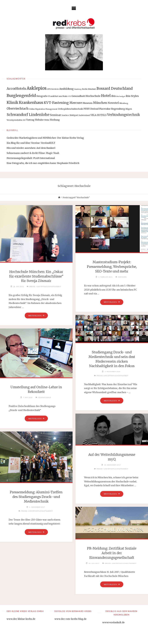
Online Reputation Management (43, 109)
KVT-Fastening (56, 103)
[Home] (59, 197)
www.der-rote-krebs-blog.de (70, 619)
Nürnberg (123, 103)
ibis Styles (132, 96)
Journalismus (44, 397)
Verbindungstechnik (123, 115)
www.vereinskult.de (113, 622)
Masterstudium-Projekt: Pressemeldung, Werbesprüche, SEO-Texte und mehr (112, 266)
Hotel (106, 95)
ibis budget (120, 96)
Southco (65, 115)
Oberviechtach (17, 109)
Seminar (55, 115)
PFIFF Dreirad (91, 108)
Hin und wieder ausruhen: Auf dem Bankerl (31, 148)
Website (39, 119)
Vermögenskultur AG (16, 120)
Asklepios (37, 88)
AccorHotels (16, 89)
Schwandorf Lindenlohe (28, 114)
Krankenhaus (31, 102)
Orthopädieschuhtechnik (70, 109)
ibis (113, 96)
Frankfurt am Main (57, 96)
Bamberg (78, 89)
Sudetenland (84, 115)
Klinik (12, 102)
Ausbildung (66, 88)
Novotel (113, 103)
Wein (46, 120)
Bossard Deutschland (115, 88)
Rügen (128, 109)
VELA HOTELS (98, 115)
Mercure (75, 103)
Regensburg (118, 108)
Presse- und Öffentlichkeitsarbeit (45, 286)
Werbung (55, 119)
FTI (69, 96)
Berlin (84, 89)
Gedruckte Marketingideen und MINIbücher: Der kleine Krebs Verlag (45, 138)
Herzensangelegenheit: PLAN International (31, 158)
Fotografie (42, 96)
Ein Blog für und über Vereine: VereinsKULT (31, 143)
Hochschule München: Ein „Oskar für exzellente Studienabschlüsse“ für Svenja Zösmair (36, 276)
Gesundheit (78, 96)
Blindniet (92, 89)
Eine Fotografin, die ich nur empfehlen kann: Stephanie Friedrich (43, 163)
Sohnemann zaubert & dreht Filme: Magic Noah (33, 153)
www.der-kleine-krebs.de (21, 619)
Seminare (122, 277)
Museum (87, 103)
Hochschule (93, 96)
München (100, 103)
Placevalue (105, 108)
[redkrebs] (74, 23)
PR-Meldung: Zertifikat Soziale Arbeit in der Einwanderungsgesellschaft (111, 553)
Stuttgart (74, 115)
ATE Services (53, 89)
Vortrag (30, 119)
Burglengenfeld (21, 95)
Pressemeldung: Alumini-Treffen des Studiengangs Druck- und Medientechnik (36, 496)
